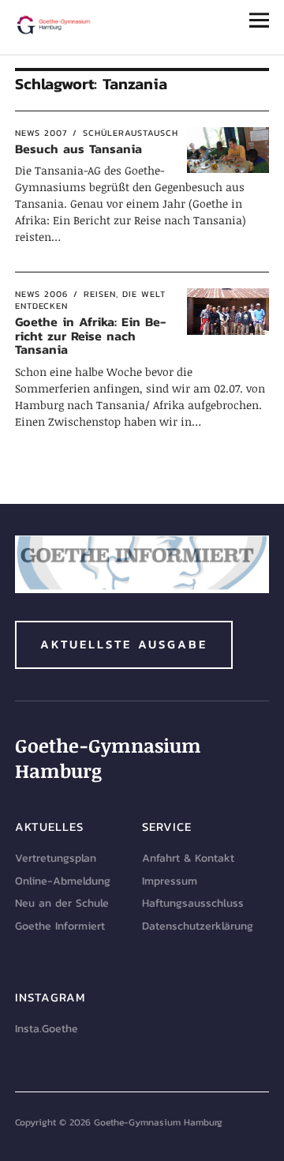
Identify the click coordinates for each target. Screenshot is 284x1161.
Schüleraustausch (130, 132)
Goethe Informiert (60, 926)
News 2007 (41, 132)
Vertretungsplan (55, 858)
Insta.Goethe (46, 1028)
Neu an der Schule (62, 903)
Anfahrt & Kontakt (188, 858)
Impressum (169, 881)
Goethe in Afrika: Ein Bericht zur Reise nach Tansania (90, 335)
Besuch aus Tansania (78, 148)
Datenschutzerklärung (197, 926)
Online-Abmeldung (62, 881)
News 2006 (41, 293)
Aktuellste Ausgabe (123, 644)
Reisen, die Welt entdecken (90, 299)
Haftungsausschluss (193, 903)
